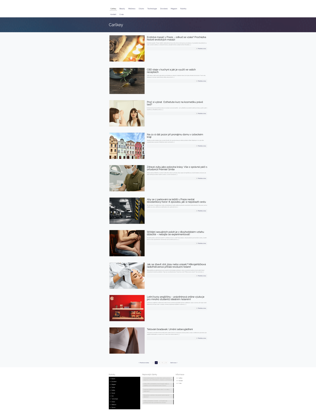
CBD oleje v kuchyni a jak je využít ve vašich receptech (171, 70)
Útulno (113, 401)
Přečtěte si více (202, 48)
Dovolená (114, 381)
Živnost (113, 407)
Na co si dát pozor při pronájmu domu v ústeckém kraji (175, 135)
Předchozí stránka (144, 362)
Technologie (115, 398)
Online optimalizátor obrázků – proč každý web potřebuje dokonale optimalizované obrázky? (155, 401)
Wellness (114, 404)
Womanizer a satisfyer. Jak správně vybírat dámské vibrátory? (156, 396)
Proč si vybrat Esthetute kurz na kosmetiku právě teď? (175, 103)
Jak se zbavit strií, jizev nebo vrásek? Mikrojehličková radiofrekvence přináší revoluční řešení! (176, 265)
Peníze (113, 387)
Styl (112, 396)
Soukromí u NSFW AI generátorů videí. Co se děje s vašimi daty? (157, 390)
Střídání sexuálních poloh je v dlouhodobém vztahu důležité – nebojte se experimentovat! (175, 233)
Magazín (114, 384)
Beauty (113, 378)
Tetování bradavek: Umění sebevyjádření (170, 329)
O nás (180, 383)
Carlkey (180, 378)
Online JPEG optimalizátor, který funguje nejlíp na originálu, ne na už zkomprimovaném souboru (156, 384)
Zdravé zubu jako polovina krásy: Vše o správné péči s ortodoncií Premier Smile (177, 168)
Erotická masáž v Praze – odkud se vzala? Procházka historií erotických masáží (176, 38)
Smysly (113, 393)
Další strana (173, 362)
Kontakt (180, 380)
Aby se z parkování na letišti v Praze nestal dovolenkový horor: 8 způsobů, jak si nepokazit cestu (176, 200)
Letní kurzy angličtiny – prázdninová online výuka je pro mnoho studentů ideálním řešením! (175, 298)
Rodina (113, 390)
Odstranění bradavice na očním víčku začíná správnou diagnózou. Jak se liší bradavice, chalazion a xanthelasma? (158, 378)
